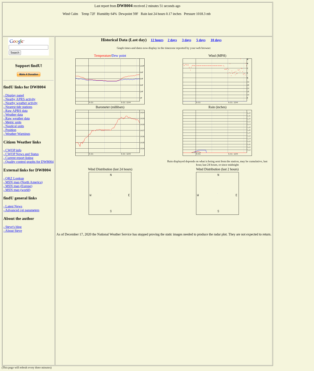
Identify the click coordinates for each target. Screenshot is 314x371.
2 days (172, 40)
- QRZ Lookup (13, 178)
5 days (200, 40)
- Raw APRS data (15, 110)
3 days (186, 40)
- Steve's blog (12, 227)
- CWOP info (12, 150)
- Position (9, 130)
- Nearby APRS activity (19, 99)
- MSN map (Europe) (17, 186)
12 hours (157, 40)
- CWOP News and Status (21, 154)
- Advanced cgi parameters (21, 210)
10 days (216, 40)
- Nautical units (13, 126)
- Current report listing (18, 158)
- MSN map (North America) (23, 182)
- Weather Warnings (16, 134)
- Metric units (12, 122)
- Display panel (13, 95)
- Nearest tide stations (17, 107)
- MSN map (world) (16, 190)
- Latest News (12, 206)
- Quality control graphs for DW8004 (28, 162)
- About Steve (12, 230)
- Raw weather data (16, 118)
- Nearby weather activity (20, 103)
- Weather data (13, 114)
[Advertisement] (137, 25)
